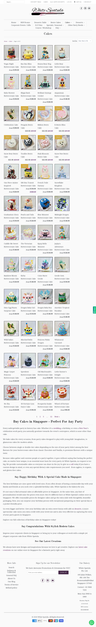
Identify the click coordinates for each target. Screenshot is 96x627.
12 (51, 417)
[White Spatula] (48, 12)
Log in (69, 2)
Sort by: (75, 41)
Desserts (79, 22)
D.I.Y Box (38, 25)
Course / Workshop (43, 28)
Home (13, 22)
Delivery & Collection (11, 571)
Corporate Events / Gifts (21, 25)
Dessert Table (36, 2)
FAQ (57, 28)
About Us (11, 578)
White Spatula (43, 617)
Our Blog (11, 582)
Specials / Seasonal (54, 25)
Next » (57, 417)
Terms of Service (11, 585)
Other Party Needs (75, 25)
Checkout (87, 2)
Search (11, 567)
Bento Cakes (56, 22)
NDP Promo (25, 22)
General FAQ (11, 575)
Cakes (46, 2)
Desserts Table (40, 22)
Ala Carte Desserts (57, 2)
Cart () (78, 2)
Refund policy (11, 588)
